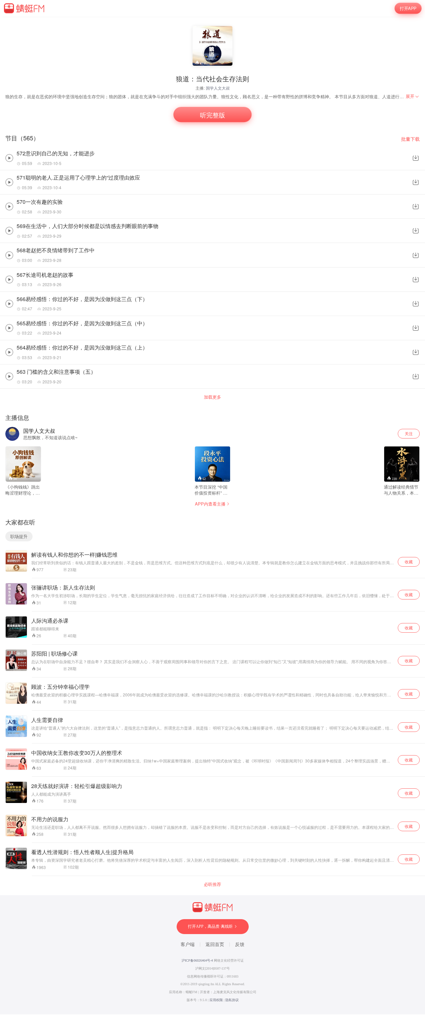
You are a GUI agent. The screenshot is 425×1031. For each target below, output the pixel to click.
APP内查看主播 (210, 504)
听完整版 (212, 114)
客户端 (188, 944)
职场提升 (19, 536)
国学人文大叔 (218, 88)
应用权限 (216, 1000)
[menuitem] (413, 96)
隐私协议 (232, 1000)
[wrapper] (212, 515)
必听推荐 (212, 884)
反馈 (239, 944)
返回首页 (215, 944)
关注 (409, 433)
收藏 (409, 561)
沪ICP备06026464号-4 (197, 960)
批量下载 (410, 139)
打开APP (408, 8)
